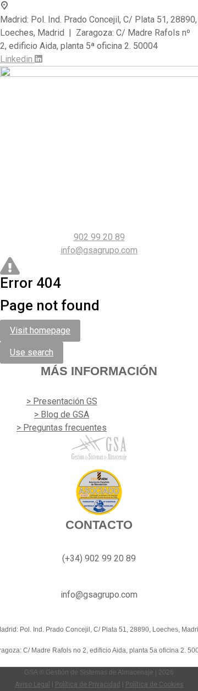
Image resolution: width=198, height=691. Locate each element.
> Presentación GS (61, 401)
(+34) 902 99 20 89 (99, 558)
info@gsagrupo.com (99, 250)
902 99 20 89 (99, 237)
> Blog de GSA (61, 414)
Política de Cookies (154, 684)
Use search (31, 352)
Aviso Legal (32, 684)
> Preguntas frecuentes (61, 427)
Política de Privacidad (87, 684)
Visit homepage (40, 330)
